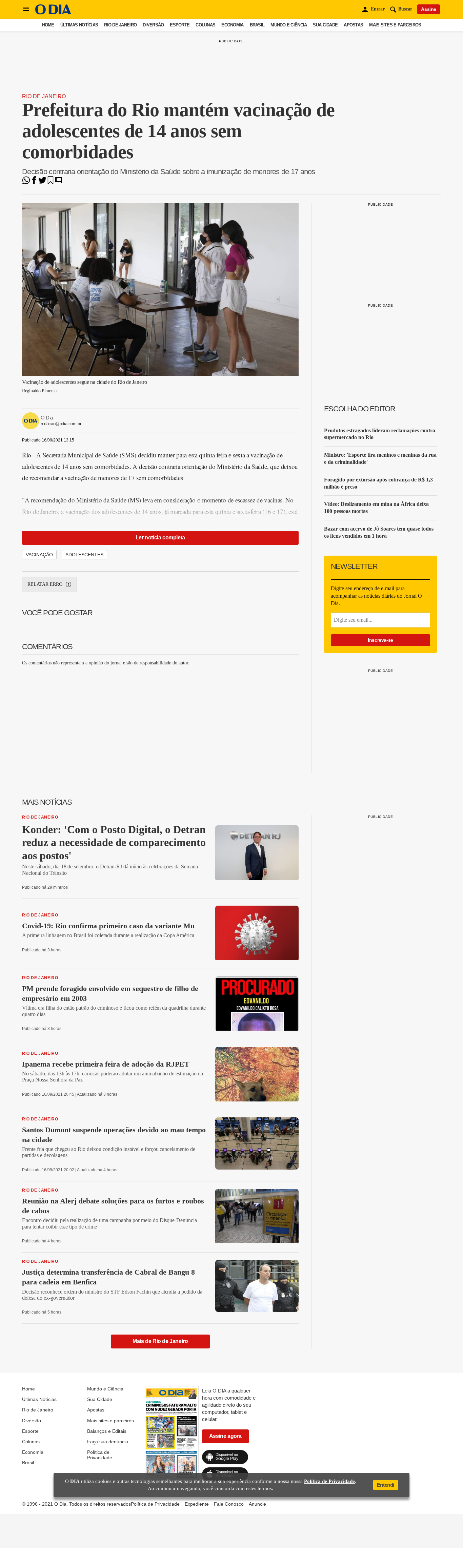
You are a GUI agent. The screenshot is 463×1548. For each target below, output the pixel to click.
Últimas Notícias (79, 24)
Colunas (205, 24)
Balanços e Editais (106, 1431)
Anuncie (257, 1504)
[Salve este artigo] (50, 182)
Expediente (197, 1504)
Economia (232, 24)
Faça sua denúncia (107, 1441)
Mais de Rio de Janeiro (160, 1341)
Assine (428, 9)
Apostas (353, 24)
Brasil (257, 24)
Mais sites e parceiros (395, 24)
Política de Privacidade (99, 1454)
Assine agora (225, 1436)
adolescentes (84, 554)
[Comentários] (59, 182)
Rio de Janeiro (120, 24)
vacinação (39, 554)
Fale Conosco (229, 1504)
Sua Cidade (325, 24)
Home (48, 24)
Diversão (153, 24)
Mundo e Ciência (288, 24)
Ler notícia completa (160, 537)
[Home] (53, 13)
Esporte (179, 24)
